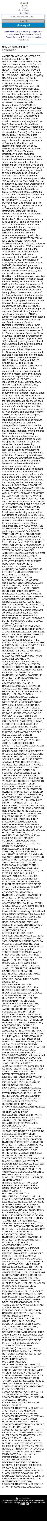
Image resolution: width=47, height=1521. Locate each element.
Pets (37, 34)
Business (24, 32)
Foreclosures (9, 49)
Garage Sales (36, 32)
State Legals (23, 40)
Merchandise (27, 34)
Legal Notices (13, 34)
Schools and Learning (32, 37)
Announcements (11, 32)
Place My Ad (23, 25)
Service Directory (13, 37)
